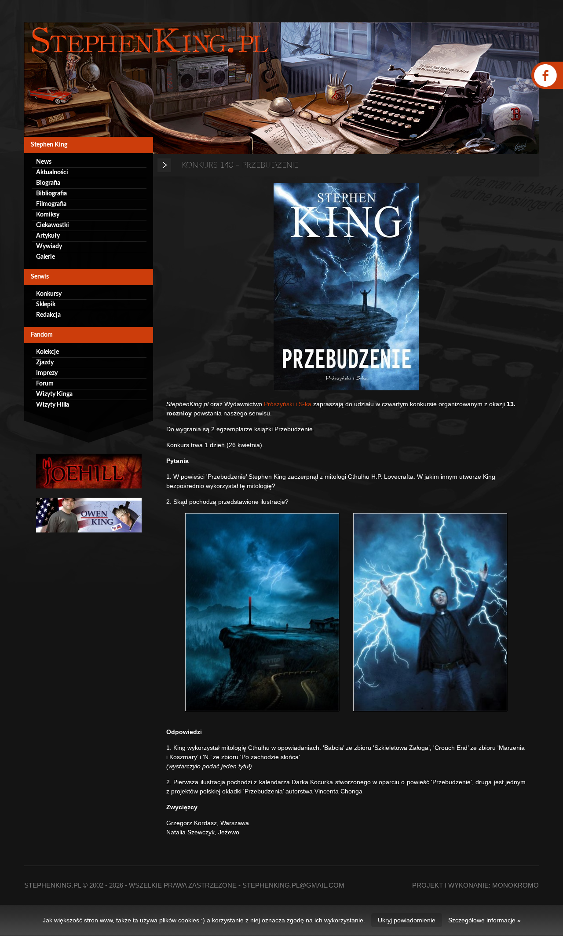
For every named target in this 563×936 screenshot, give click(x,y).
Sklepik (45, 304)
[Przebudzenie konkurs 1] (262, 612)
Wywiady (49, 246)
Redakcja (48, 315)
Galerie (45, 257)
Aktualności (52, 172)
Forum (45, 384)
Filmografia (51, 204)
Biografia (48, 183)
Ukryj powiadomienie (406, 920)
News (43, 162)
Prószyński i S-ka (286, 403)
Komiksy (47, 215)
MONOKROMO (515, 885)
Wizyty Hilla (52, 405)
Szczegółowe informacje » (484, 920)
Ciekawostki (52, 225)
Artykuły (48, 236)
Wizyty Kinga (54, 394)
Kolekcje (47, 352)
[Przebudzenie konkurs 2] (430, 612)
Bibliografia (51, 194)
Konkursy (49, 294)
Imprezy (47, 373)
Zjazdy (45, 363)
